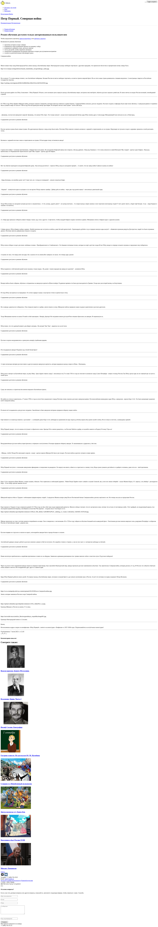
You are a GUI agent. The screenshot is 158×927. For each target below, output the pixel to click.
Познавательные (6, 23)
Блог (5, 9)
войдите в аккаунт (40, 38)
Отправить (4, 922)
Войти (11, 14)
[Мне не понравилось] (3, 633)
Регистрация (5, 14)
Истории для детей (10, 7)
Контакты (7, 11)
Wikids (3, 872)
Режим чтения (8, 31)
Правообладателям (27, 880)
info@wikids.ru (9, 879)
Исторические (15, 23)
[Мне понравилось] (1, 633)
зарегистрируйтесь (25, 38)
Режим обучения (9, 29)
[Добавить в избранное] (6, 633)
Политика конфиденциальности (11, 880)
